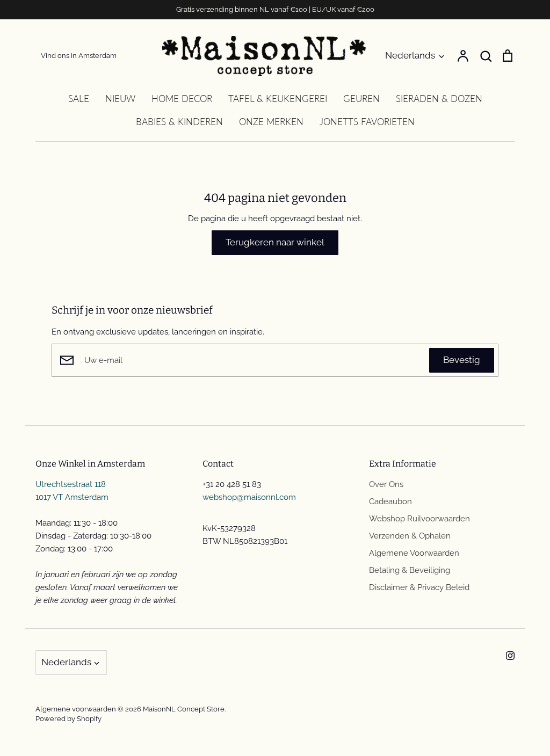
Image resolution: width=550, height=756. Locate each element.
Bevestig (461, 359)
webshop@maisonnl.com (249, 497)
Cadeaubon (390, 501)
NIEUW (120, 98)
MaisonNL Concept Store (184, 709)
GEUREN (361, 98)
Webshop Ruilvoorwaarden (419, 519)
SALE (78, 98)
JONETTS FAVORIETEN (367, 121)
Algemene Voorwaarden (414, 553)
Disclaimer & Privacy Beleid (419, 587)
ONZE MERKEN (271, 121)
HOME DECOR (181, 98)
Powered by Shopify (68, 719)
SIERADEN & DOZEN (439, 98)
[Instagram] (510, 655)
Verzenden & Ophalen (410, 536)
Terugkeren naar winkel (275, 242)
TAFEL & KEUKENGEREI (277, 98)
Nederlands (410, 55)
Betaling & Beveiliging (409, 570)
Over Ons (386, 484)
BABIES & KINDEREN (179, 121)
